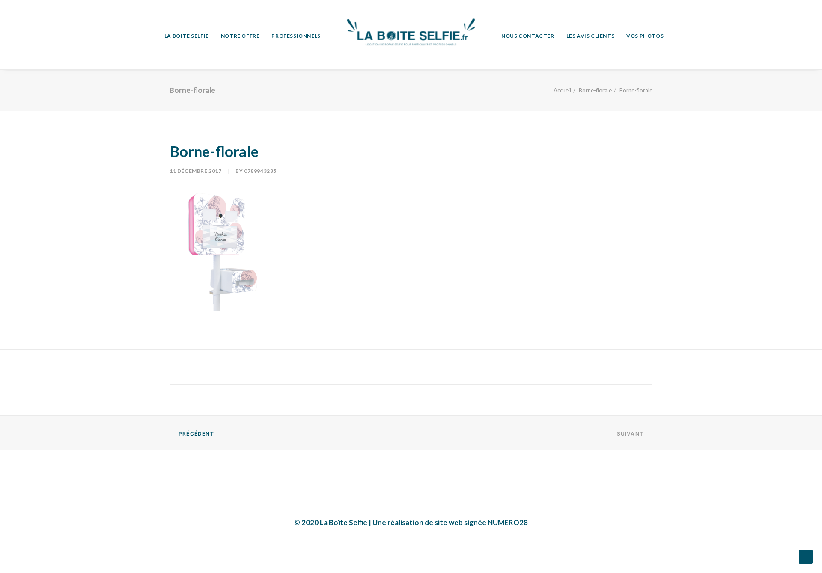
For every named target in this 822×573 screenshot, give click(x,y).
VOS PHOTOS (645, 36)
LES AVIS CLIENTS (590, 36)
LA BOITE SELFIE (186, 36)
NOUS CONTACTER (527, 36)
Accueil (562, 90)
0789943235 (260, 171)
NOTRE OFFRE (240, 36)
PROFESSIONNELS (295, 36)
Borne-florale (595, 90)
